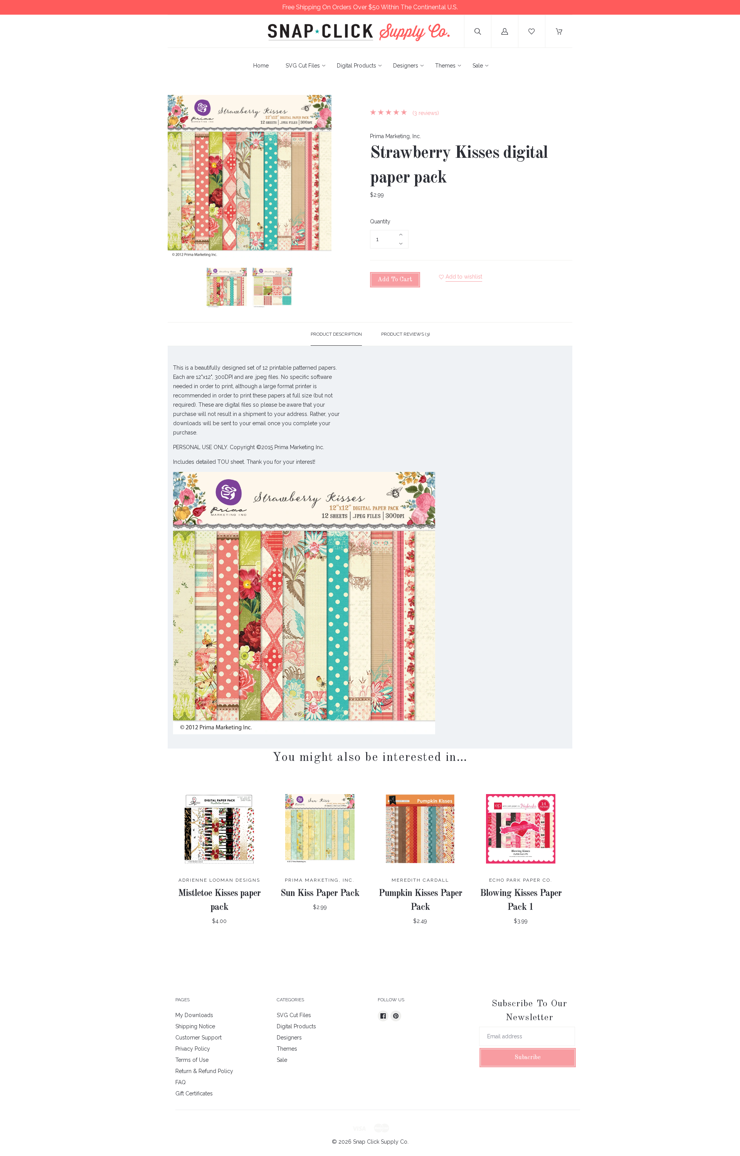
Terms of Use (192, 1060)
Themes (445, 66)
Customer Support (198, 1037)
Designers (405, 66)
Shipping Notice (195, 1026)
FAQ (180, 1082)
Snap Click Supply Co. (381, 1142)
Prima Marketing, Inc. (395, 136)
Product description (336, 334)
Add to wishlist (464, 277)
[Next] (322, 289)
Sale (478, 66)
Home (261, 66)
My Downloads (194, 1015)
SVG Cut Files (303, 66)
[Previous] (177, 289)
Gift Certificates (194, 1093)
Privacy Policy (192, 1049)
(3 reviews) (425, 113)
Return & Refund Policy (204, 1071)
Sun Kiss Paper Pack (320, 893)
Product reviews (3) (405, 334)
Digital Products (356, 66)
